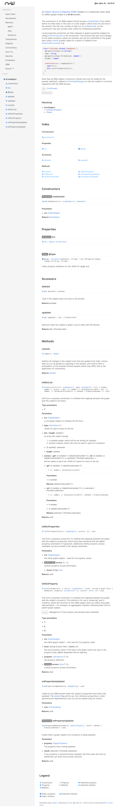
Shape (49, 112)
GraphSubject (94, 21)
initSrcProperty (14, 118)
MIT (105, 803)
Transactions (11, 39)
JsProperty (55, 259)
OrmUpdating (72, 686)
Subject (52, 242)
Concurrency (11, 47)
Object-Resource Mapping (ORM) (61, 12)
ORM (7, 64)
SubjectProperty (77, 725)
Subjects (9, 43)
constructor (13, 83)
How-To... (9, 52)
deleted (11, 96)
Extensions (10, 60)
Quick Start (10, 14)
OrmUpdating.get (76, 81)
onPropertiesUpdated (17, 122)
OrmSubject (10, 79)
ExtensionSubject (54, 110)
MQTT (10, 26)
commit (11, 105)
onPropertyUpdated (16, 127)
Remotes (9, 22)
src (9, 88)
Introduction (10, 18)
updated (11, 101)
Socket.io (12, 35)
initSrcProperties (15, 114)
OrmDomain (52, 88)
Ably (10, 31)
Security (9, 56)
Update (56, 354)
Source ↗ (9, 68)
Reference (91, 26)
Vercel (70, 803)
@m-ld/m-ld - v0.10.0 (104, 3)
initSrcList (12, 109)
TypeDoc (54, 803)
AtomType (85, 387)
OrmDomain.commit (50, 43)
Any (61, 570)
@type (10, 92)
